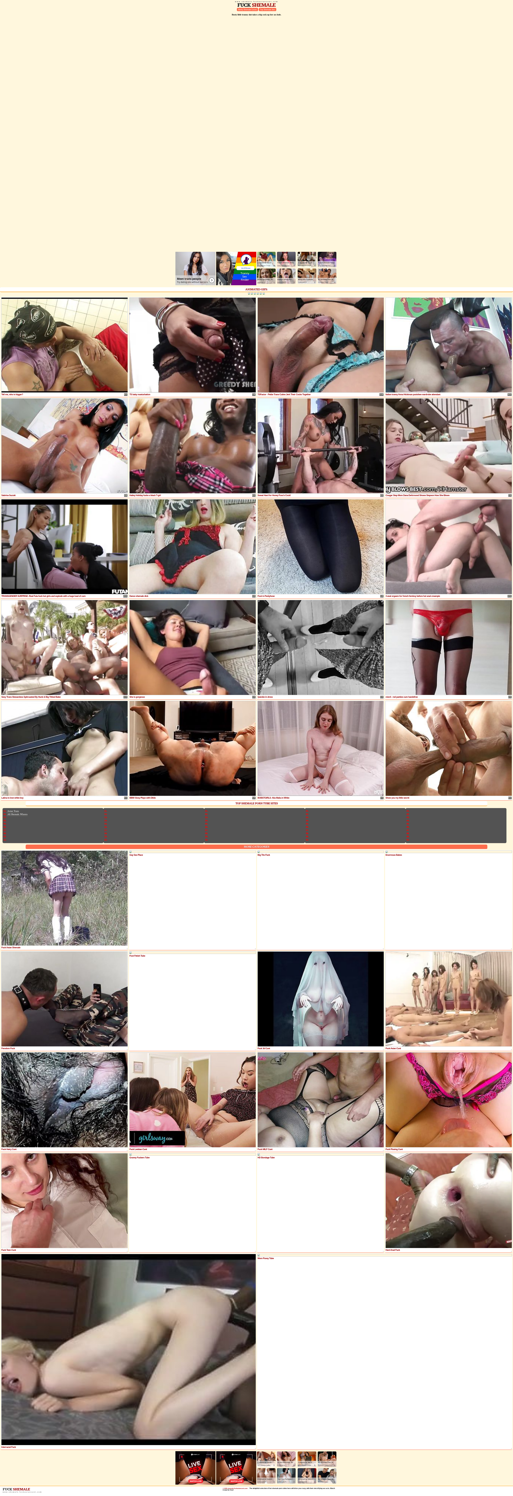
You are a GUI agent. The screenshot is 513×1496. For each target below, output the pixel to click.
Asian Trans (13, 810)
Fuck (256, 5)
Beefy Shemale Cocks (247, 9)
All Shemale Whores (17, 814)
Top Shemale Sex (267, 9)
